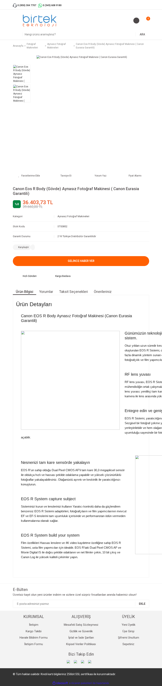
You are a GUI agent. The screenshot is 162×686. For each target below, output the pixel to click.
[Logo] (40, 20)
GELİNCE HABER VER (81, 260)
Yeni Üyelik (128, 625)
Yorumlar (46, 292)
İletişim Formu (33, 644)
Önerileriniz (103, 292)
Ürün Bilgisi (24, 292)
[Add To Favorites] (29, 175)
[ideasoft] (60, 683)
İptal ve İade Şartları (81, 637)
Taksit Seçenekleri (73, 292)
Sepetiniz (128, 644)
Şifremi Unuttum (128, 637)
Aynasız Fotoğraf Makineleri (73, 216)
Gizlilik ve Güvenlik (81, 631)
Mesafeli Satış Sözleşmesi (81, 625)
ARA (142, 34)
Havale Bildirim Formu (34, 637)
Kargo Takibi (33, 631)
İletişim (33, 625)
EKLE (142, 603)
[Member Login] (136, 21)
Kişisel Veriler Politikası (81, 644)
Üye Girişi (128, 631)
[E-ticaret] (80, 683)
